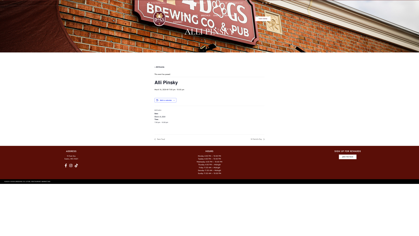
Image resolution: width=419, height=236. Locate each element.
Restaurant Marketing (40, 181)
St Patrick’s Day (256, 139)
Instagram (266, 3)
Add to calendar (166, 100)
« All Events (159, 67)
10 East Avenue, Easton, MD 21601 (161, 3)
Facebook (262, 3)
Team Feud (161, 139)
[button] (263, 18)
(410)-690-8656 (200, 3)
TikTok (270, 3)
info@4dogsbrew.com (235, 3)
